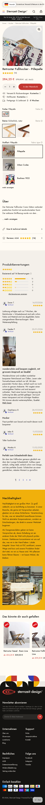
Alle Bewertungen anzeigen (18, 294)
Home (4, 23)
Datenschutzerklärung (9, 765)
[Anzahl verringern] (5, 87)
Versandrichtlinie (31, 737)
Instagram (28, 761)
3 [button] (23, 480)
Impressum (6, 758)
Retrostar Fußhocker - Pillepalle (25, 23)
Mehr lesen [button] (7, 402)
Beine (38, 120)
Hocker (11, 23)
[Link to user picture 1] (9, 351)
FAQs (27, 733)
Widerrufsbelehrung (9, 768)
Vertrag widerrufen (9, 771)
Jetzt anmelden (40, 717)
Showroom (6, 737)
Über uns (5, 733)
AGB (4, 761)
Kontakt (27, 740)
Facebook (28, 758)
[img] (37, 305)
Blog (4, 743)
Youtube (28, 765)
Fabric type (35, 142)
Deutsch (12, 4)
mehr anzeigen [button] (8, 187)
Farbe (38, 109)
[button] (25, 238)
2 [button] (19, 480)
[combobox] (9, 4)
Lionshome (6, 740)
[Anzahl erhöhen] (14, 87)
